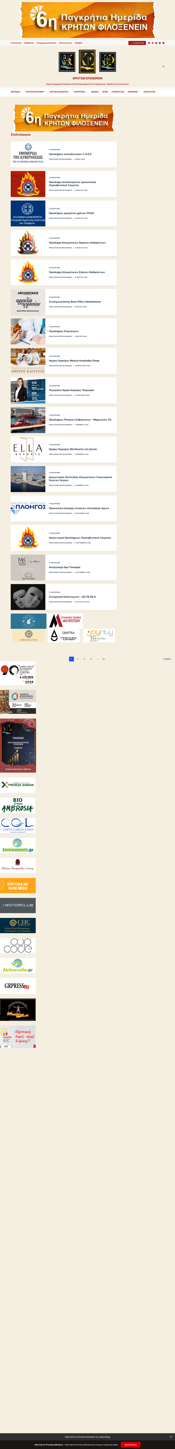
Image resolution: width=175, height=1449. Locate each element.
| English (78, 43)
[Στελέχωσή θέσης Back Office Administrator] (28, 302)
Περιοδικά (15, 92)
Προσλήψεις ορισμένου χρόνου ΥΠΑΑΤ (71, 213)
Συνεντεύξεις (118, 92)
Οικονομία (133, 92)
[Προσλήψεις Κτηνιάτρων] (28, 331)
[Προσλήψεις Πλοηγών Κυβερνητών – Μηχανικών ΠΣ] (28, 420)
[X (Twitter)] (156, 43)
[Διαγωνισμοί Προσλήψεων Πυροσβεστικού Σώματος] (28, 538)
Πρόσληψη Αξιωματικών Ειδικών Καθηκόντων (77, 272)
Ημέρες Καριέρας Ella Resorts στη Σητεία (73, 449)
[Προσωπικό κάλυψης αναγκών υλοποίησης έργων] (28, 509)
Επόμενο (167, 659)
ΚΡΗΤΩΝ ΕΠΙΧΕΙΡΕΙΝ (87, 78)
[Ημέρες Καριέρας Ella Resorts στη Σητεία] (28, 450)
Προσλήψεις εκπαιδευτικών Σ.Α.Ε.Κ (71, 154)
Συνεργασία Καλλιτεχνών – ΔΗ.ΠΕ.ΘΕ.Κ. (73, 596)
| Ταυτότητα (16, 43)
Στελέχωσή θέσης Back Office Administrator (75, 301)
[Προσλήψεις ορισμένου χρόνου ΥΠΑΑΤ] (28, 214)
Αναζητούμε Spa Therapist (64, 567)
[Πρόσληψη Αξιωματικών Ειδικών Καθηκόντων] (28, 272)
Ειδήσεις (95, 92)
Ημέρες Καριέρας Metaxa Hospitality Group (74, 360)
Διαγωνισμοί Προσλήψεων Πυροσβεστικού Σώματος (80, 537)
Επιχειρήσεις (79, 92)
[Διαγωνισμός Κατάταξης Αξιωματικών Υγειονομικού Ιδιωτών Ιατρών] (28, 479)
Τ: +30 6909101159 (137, 43)
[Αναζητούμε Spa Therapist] (28, 567)
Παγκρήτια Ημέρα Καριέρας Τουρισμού (71, 390)
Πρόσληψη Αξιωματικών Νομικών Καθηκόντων (77, 242)
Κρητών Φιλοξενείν (35, 92)
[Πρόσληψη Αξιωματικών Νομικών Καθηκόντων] (28, 243)
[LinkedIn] (149, 43)
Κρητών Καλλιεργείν (59, 92)
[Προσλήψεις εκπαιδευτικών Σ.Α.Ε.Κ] (28, 154)
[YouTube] (163, 43)
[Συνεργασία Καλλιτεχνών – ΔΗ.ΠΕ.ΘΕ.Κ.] (28, 597)
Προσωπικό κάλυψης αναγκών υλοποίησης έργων (79, 508)
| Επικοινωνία (65, 43)
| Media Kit (29, 43)
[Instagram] (160, 43)
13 (104, 659)
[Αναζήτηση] (163, 66)
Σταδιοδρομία (54, 149)
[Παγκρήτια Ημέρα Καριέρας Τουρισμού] (28, 390)
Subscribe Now (131, 1445)
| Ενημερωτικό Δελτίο (46, 43)
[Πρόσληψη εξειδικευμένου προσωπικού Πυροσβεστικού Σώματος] (28, 184)
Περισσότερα (149, 92)
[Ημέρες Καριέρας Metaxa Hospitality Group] (28, 361)
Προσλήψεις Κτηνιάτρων (64, 331)
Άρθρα (105, 92)
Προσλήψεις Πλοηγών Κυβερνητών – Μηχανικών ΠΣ (80, 419)
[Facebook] (153, 43)
